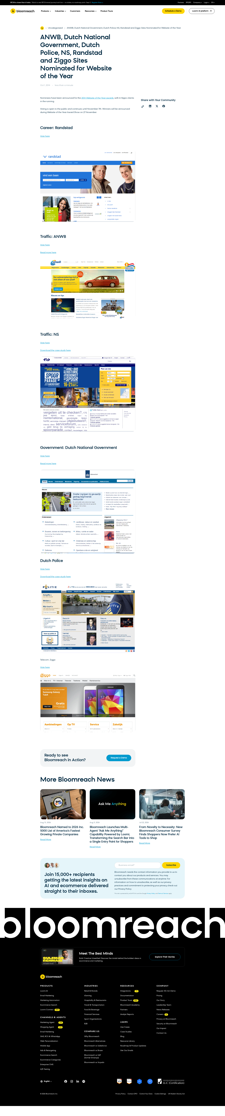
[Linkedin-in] (77, 1081)
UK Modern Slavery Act (176, 1094)
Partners (181, 2)
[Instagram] (71, 1081)
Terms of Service (163, 893)
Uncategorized (55, 28)
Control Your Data (145, 1094)
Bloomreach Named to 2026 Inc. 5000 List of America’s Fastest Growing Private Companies (62, 831)
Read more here (48, 253)
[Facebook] (65, 1081)
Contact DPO (132, 1094)
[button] (150, 106)
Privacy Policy (151, 893)
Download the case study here (55, 350)
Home (42, 28)
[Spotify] (83, 1081)
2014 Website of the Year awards (97, 98)
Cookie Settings (160, 1094)
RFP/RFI (188, 2)
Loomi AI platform (201, 12)
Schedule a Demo (173, 11)
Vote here (45, 136)
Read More (45, 840)
